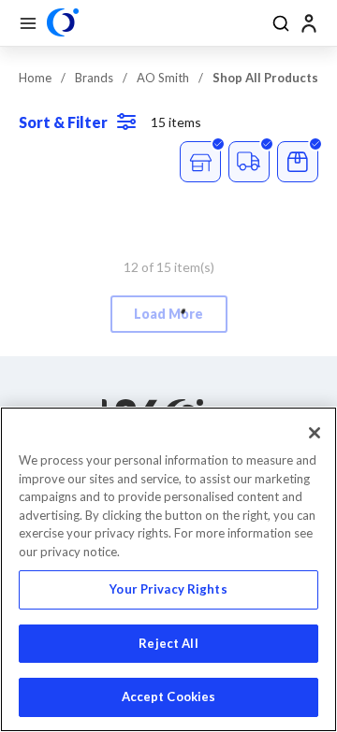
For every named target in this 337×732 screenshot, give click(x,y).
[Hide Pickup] (200, 161)
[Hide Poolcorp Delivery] (249, 161)
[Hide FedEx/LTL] (297, 161)
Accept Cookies (169, 696)
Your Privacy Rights (168, 588)
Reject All (168, 643)
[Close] (314, 432)
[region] (168, 569)
